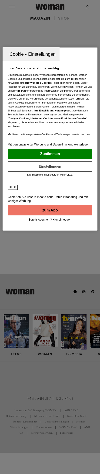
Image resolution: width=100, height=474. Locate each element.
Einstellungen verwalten (50, 166)
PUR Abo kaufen (50, 210)
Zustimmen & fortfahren (50, 154)
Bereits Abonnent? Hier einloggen (50, 219)
